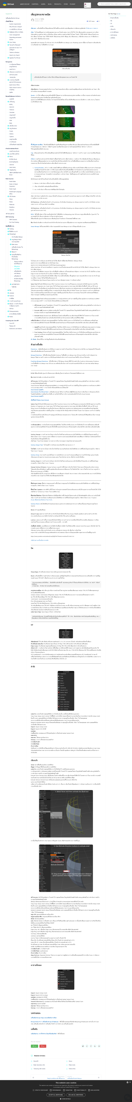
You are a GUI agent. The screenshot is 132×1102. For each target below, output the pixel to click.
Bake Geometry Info (39, 1065)
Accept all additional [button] (56, 1095)
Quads (33, 95)
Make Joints (72, 1065)
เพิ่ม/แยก (33, 28)
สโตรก (33, 159)
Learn (43, 4)
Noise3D (36, 1061)
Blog (50, 4)
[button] (66, 1099)
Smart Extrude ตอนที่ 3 (37, 396)
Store (66, 4)
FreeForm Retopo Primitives (39, 361)
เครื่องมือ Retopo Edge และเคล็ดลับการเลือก (43, 1018)
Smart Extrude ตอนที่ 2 (37, 390)
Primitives (34, 349)
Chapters (35, 4)
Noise (70, 1061)
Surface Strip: (35, 455)
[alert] (66, 1091)
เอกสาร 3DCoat (25, 4)
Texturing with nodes (39, 1068)
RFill (32, 214)
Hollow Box (72, 1068)
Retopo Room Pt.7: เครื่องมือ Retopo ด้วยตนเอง (44, 1021)
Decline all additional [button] (76, 1095)
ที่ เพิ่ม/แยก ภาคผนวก (92, 28)
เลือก (32, 32)
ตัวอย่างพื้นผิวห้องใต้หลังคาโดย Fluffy (41, 500)
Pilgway (72, 4)
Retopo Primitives (36, 355)
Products (57, 4)
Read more (76, 1087)
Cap (32, 153)
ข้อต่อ (34, 339)
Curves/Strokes (39, 167)
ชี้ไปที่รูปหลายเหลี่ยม (37, 144)
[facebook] (87, 1046)
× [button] (130, 1082)
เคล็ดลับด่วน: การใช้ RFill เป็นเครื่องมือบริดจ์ (43, 1033)
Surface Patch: (35, 504)
